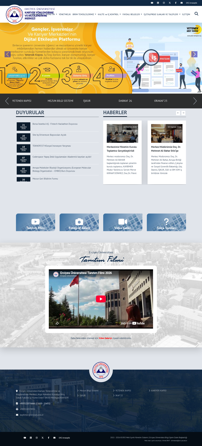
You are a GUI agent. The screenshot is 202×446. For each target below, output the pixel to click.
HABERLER (115, 112)
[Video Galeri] (122, 222)
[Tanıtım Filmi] (35, 222)
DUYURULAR (30, 112)
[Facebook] (175, 3)
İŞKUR (87, 100)
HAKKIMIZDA (37, 14)
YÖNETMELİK (65, 14)
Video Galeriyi (105, 338)
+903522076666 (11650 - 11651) (34, 403)
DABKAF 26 (125, 100)
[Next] (146, 3)
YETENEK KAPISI (21, 100)
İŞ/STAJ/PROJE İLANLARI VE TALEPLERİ (161, 14)
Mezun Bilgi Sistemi (88, 390)
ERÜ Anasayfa (191, 3)
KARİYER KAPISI (158, 390)
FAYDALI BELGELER (131, 14)
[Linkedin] (158, 3)
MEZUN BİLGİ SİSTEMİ (60, 100)
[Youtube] (152, 3)
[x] (170, 3)
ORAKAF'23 (160, 100)
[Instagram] (164, 3)
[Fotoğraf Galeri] (79, 222)
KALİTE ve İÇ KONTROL (108, 14)
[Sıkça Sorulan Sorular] (166, 222)
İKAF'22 (118, 395)
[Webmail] (181, 3)
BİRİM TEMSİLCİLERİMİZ (83, 14)
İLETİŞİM (186, 14)
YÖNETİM (50, 14)
